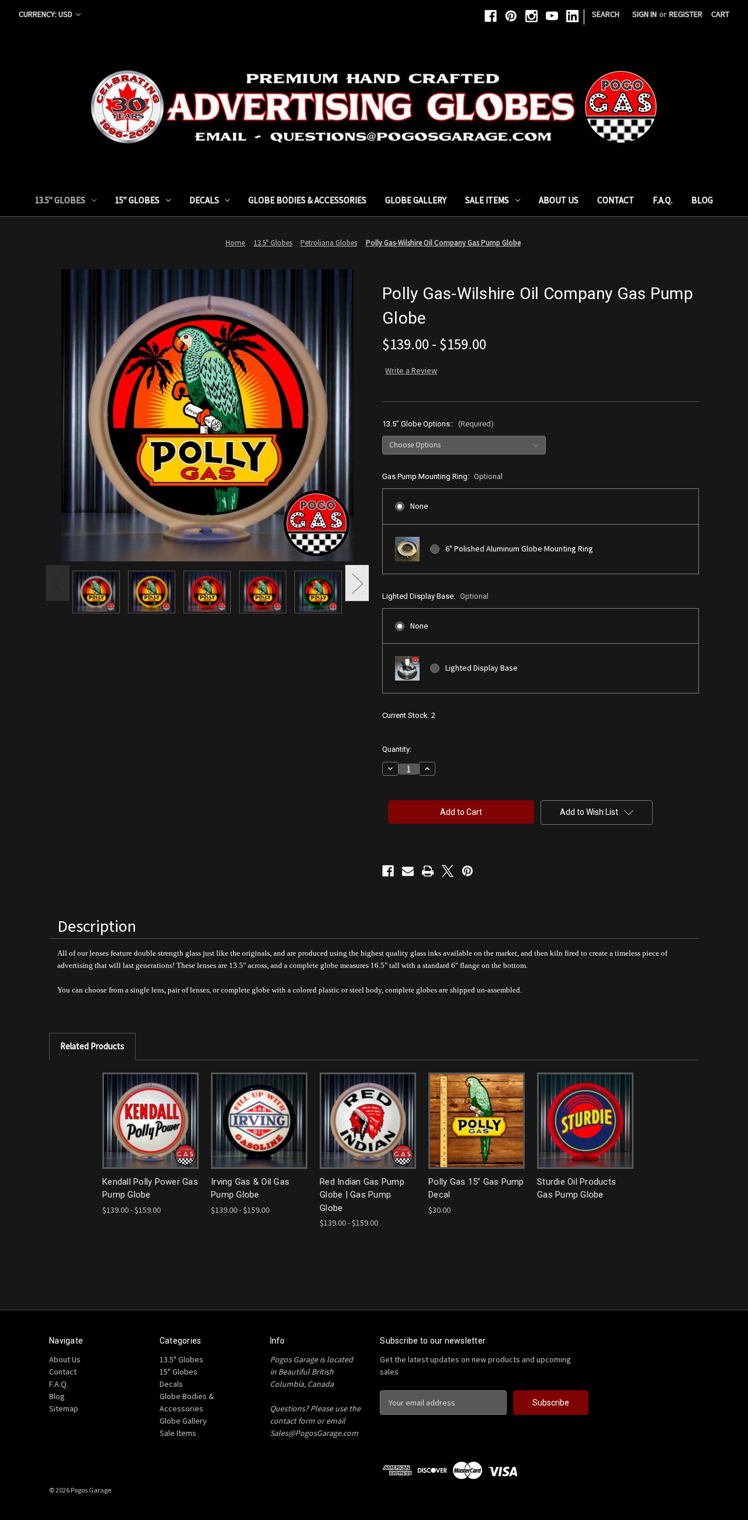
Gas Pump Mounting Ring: (442, 476)
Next (357, 583)
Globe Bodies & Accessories (307, 200)
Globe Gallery (415, 200)
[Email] (408, 871)
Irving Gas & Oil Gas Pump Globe (250, 1188)
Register (685, 14)
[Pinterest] (511, 16)
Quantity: (396, 749)
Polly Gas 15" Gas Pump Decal (476, 1188)
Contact (615, 200)
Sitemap (63, 1408)
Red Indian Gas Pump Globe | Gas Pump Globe (362, 1195)
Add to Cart (477, 1120)
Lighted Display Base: (435, 596)
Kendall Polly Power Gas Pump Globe (150, 1188)
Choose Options (150, 1120)
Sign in (644, 14)
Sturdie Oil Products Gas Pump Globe (576, 1188)
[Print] (428, 871)
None (419, 506)
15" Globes (137, 200)
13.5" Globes (60, 200)
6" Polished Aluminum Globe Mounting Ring (519, 548)
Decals (204, 200)
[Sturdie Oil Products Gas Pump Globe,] (585, 1120)
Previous (58, 583)
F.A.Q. (663, 200)
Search (605, 14)
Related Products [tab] (92, 1045)
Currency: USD (46, 14)
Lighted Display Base (481, 667)
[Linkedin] (572, 16)
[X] (447, 871)
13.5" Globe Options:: (438, 423)
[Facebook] (490, 16)
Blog (702, 200)
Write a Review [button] (411, 370)
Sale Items (487, 200)
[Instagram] (531, 16)
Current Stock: (408, 715)
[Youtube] (552, 16)
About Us (559, 200)
